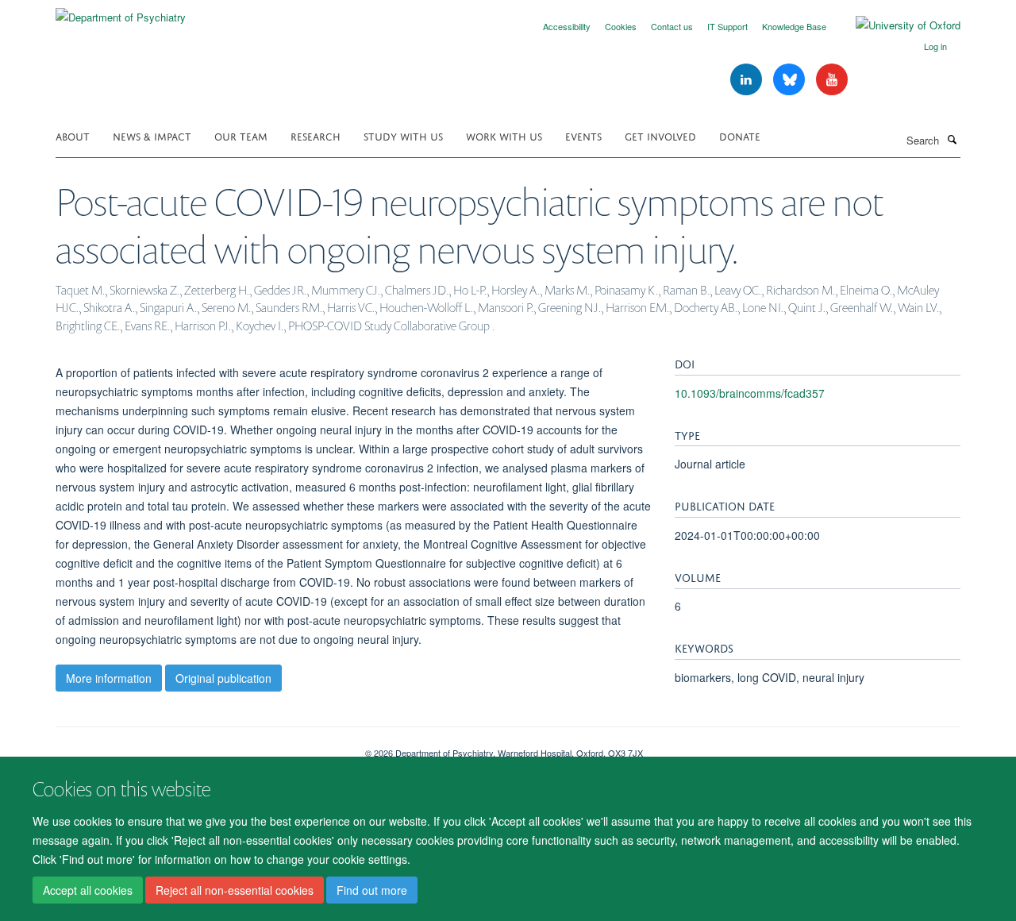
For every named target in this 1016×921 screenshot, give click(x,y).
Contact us (672, 26)
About (73, 135)
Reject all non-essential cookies (235, 890)
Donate (739, 135)
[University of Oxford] (896, 25)
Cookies (621, 26)
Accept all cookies (88, 890)
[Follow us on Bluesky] (790, 79)
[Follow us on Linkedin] (747, 79)
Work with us (504, 135)
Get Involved (660, 135)
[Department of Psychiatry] (121, 11)
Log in (935, 46)
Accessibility (567, 26)
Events (583, 135)
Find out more (372, 890)
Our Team (240, 135)
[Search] (951, 139)
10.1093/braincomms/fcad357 (750, 393)
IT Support (727, 26)
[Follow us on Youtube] (832, 79)
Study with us (403, 135)
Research (316, 135)
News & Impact (152, 135)
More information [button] (109, 678)
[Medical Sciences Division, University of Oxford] (198, 747)
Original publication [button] (223, 678)
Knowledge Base (794, 26)
